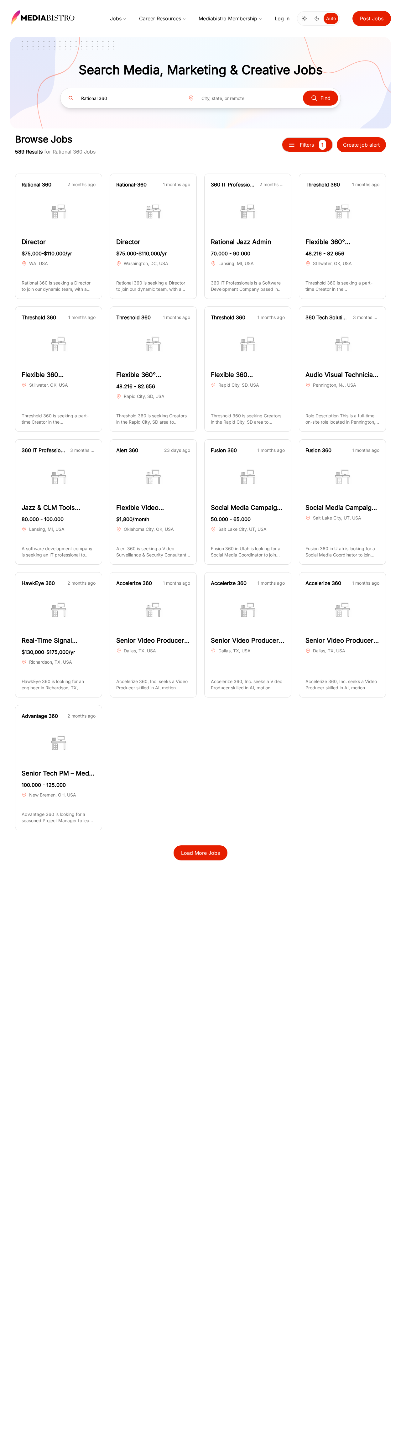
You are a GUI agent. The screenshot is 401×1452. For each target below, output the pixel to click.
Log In (282, 18)
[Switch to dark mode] (316, 18)
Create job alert (361, 145)
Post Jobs (371, 18)
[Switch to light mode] (304, 18)
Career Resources (160, 18)
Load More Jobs (200, 853)
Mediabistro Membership (228, 18)
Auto (331, 18)
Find (325, 98)
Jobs (116, 18)
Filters (312, 145)
